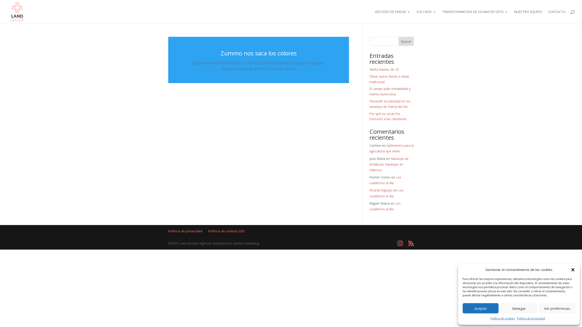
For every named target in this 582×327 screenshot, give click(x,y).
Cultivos (424, 12)
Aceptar (480, 308)
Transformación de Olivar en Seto (473, 12)
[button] (573, 270)
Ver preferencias (557, 308)
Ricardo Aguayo (381, 190)
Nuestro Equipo (528, 12)
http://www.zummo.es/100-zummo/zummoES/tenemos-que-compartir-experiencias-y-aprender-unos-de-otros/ (258, 65)
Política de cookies (503, 318)
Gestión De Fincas (390, 12)
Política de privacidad (531, 318)
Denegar (519, 308)
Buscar (406, 41)
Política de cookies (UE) (226, 231)
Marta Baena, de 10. (384, 69)
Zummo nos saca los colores (259, 53)
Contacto (557, 12)
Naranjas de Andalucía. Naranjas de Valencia (389, 164)
